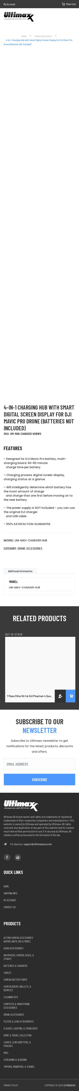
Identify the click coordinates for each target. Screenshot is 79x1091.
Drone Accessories (43, 36)
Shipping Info (10, 893)
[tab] (20, 571)
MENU (73, 17)
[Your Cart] (66, 4)
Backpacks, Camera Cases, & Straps (19, 956)
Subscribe (39, 779)
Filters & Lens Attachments (19, 1021)
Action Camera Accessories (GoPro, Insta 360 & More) (18, 939)
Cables (7, 972)
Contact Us (10, 907)
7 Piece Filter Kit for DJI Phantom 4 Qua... (29, 696)
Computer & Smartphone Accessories (17, 1005)
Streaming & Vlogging (15, 1059)
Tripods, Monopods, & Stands (19, 1066)
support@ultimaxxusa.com (38, 844)
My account (10, 900)
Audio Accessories (13, 948)
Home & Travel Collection (17, 1035)
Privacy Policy (11, 1085)
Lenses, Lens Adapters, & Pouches (17, 1043)
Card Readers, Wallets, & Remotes (17, 988)
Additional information (20, 571)
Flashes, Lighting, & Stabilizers (21, 1028)
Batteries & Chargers (15, 965)
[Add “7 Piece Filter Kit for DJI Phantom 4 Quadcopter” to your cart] (71, 696)
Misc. (6, 1052)
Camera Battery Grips (15, 979)
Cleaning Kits (11, 997)
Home (24, 36)
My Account (9, 4)
